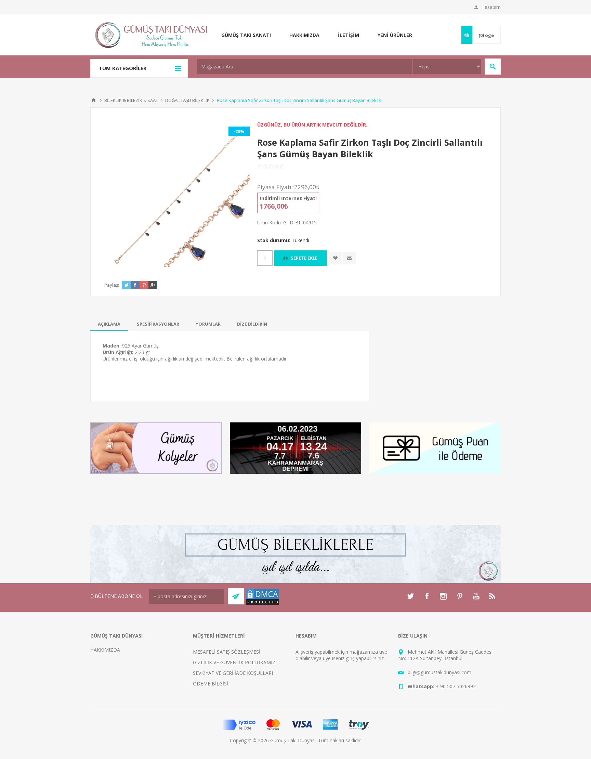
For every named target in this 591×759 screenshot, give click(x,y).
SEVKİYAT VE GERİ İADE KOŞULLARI (233, 673)
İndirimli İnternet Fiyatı (288, 198)
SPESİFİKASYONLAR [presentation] (158, 324)
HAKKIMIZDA (105, 649)
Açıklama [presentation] (109, 324)
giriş (350, 658)
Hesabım (491, 7)
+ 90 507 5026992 (456, 686)
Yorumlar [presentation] (208, 324)
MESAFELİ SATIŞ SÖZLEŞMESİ (226, 652)
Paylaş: (111, 285)
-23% (239, 131)
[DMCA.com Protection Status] (263, 603)
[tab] (109, 324)
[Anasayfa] (93, 100)
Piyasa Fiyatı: (275, 187)
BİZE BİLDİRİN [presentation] (252, 324)
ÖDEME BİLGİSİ (210, 683)
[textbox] (304, 66)
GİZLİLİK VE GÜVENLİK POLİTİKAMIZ (234, 662)
